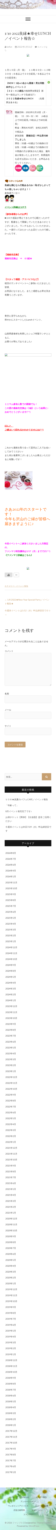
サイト (8, 726)
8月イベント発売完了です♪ (18, 811)
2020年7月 (10, 1248)
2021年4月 (10, 1195)
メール (8, 709)
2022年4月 (10, 1124)
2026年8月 (10, 853)
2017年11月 (11, 1436)
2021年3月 (10, 1201)
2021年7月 (10, 1177)
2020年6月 (10, 1254)
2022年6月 (10, 1112)
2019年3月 (10, 1342)
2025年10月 (11, 888)
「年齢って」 (12, 805)
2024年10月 (11, 959)
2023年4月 (10, 1053)
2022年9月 (10, 1094)
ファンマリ (28, 1514)
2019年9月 (10, 1307)
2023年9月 (10, 1024)
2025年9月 (10, 894)
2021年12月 (11, 1147)
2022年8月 (10, 1100)
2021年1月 (10, 1212)
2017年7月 (10, 1460)
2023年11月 (11, 1012)
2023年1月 (10, 1071)
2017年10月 (11, 1442)
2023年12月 (11, 1006)
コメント (9, 651)
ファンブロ (18, 1523)
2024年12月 (11, 947)
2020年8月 (10, 1242)
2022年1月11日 (25, 47)
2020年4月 (10, 1265)
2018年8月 (10, 1383)
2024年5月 (10, 977)
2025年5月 (10, 918)
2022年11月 (11, 1083)
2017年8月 (10, 1454)
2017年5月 (10, 1472)
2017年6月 (10, 1466)
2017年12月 (11, 1431)
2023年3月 (10, 1059)
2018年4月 (10, 1407)
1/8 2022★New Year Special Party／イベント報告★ (27, 601)
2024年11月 (11, 953)
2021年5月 (10, 1189)
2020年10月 (11, 1230)
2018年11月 (11, 1366)
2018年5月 (10, 1401)
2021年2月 (10, 1206)
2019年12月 (11, 1289)
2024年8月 (10, 970)
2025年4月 (10, 923)
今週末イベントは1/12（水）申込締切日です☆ (28, 612)
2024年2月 (10, 994)
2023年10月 (11, 1018)
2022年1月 (10, 1142)
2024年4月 (10, 982)
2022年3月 (10, 1130)
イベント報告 (22, 586)
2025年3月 (10, 929)
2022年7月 (10, 1106)
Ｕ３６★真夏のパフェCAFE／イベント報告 (26, 799)
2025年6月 (10, 911)
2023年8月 (10, 1029)
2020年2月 (10, 1277)
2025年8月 (10, 900)
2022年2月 (10, 1136)
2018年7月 (10, 1389)
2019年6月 (10, 1324)
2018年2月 (10, 1419)
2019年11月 (11, 1295)
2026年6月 (10, 864)
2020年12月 (11, 1218)
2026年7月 (10, 859)
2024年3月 (10, 988)
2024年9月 (10, 965)
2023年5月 (10, 1047)
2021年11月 (11, 1153)
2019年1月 (10, 1354)
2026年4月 (10, 870)
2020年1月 (10, 1283)
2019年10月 (11, 1301)
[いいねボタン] (8, 575)
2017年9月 (10, 1448)
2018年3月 (10, 1413)
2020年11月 (11, 1224)
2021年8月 (10, 1171)
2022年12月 (11, 1077)
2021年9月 (10, 1165)
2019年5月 (10, 1330)
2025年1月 (10, 941)
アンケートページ (28, 1501)
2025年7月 (10, 906)
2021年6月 (10, 1183)
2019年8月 (10, 1313)
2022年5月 (10, 1118)
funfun (9, 47)
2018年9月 (10, 1377)
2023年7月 (10, 1035)
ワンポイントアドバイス (18, 1506)
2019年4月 (10, 1336)
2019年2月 (10, 1348)
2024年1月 (10, 1000)
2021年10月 (11, 1159)
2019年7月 (10, 1318)
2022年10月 (11, 1088)
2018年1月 (10, 1425)
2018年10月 (11, 1372)
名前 (7, 693)
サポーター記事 (41, 1506)
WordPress (34, 1526)
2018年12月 (11, 1360)
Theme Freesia (43, 1523)
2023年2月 (10, 1065)
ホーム (12, 1497)
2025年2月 (10, 935)
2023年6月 (10, 1041)
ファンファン (37, 1510)
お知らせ (25, 1497)
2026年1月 (10, 876)
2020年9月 (10, 1236)
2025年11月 (11, 882)
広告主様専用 (19, 1510)
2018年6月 (10, 1395)
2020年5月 (10, 1260)
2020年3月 (10, 1271)
